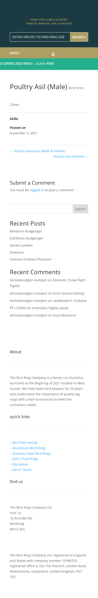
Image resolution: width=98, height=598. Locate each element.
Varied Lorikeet (21, 245)
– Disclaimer (19, 464)
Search (80, 209)
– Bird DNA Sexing (23, 442)
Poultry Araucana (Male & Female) (37, 151)
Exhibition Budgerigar (26, 238)
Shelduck (17, 252)
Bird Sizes (76, 88)
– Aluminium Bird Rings (28, 448)
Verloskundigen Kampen (28, 280)
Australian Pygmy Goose (50, 308)
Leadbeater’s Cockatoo (70, 300)
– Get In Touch (21, 470)
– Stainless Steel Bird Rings (30, 453)
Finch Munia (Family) (68, 293)
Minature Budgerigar (26, 231)
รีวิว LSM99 (18, 308)
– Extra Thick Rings (24, 459)
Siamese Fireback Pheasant (30, 259)
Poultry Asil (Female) (70, 156)
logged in (37, 190)
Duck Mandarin (64, 315)
